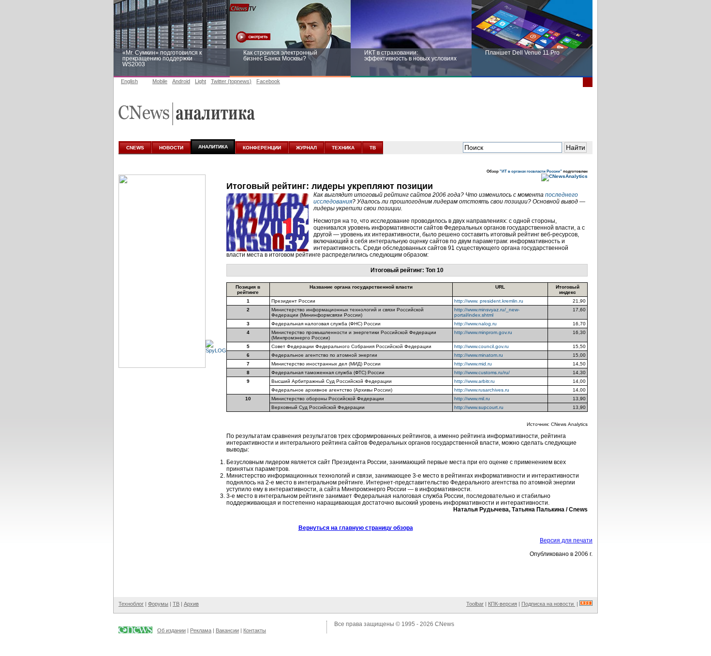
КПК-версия (502, 604)
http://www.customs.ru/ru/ (482, 372)
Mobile (159, 81)
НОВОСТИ (171, 147)
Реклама (200, 630)
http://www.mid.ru (473, 363)
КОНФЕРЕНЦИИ (262, 147)
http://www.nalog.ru (475, 323)
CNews (444, 624)
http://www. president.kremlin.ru (488, 301)
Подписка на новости (548, 604)
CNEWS (135, 147)
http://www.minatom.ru (478, 355)
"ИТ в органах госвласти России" (531, 171)
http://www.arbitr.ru (474, 381)
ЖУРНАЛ (306, 147)
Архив (191, 604)
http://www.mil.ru (472, 398)
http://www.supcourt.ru (479, 407)
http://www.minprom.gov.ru (483, 332)
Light (200, 81)
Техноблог (131, 604)
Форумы (158, 604)
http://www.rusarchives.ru (481, 390)
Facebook (268, 81)
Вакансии (227, 630)
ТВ (373, 147)
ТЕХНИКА (343, 147)
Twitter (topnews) (231, 81)
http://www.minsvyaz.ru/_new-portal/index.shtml (486, 312)
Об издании (171, 630)
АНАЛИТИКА (213, 146)
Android (181, 81)
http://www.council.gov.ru (481, 346)
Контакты (254, 630)
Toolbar (475, 604)
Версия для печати (566, 540)
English (129, 81)
